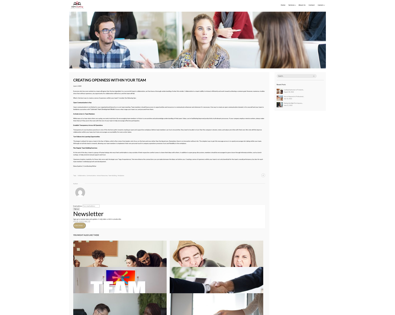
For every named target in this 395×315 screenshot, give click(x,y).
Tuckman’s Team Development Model (102, 109)
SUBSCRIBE (79, 225)
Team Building (112, 175)
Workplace (121, 175)
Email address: (78, 206)
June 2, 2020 (77, 86)
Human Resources (102, 175)
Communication (91, 175)
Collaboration (82, 175)
